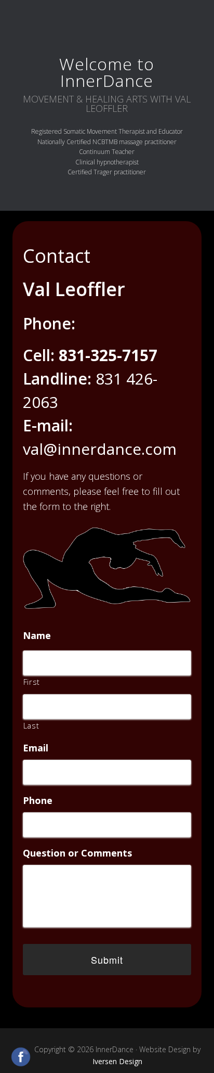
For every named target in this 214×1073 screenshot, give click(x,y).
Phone (37, 801)
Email (35, 748)
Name (37, 636)
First (31, 681)
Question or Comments (77, 853)
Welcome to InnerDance (106, 72)
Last (31, 725)
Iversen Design (117, 1061)
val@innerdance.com (100, 448)
